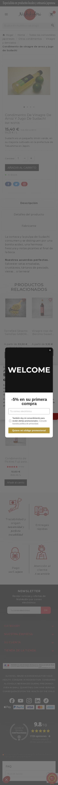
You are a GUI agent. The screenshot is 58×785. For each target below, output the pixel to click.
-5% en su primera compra (29, 401)
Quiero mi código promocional (29, 430)
